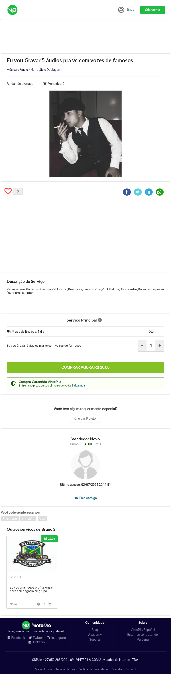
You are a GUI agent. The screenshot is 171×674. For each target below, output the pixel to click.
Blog (95, 629)
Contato (117, 669)
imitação (28, 518)
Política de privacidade (93, 669)
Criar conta (152, 10)
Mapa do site (43, 669)
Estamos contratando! (143, 634)
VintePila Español (143, 629)
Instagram (58, 638)
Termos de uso (65, 669)
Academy (95, 634)
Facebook (18, 638)
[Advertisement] (85, 237)
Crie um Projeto (85, 418)
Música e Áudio (17, 69)
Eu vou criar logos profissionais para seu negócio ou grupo (31, 589)
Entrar (131, 9)
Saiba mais (79, 385)
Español (131, 669)
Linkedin (39, 642)
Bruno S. (76, 444)
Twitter (38, 638)
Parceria (143, 639)
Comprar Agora (85, 367)
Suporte (95, 639)
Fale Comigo (88, 498)
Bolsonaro (10, 518)
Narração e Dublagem (46, 69)
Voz (42, 518)
